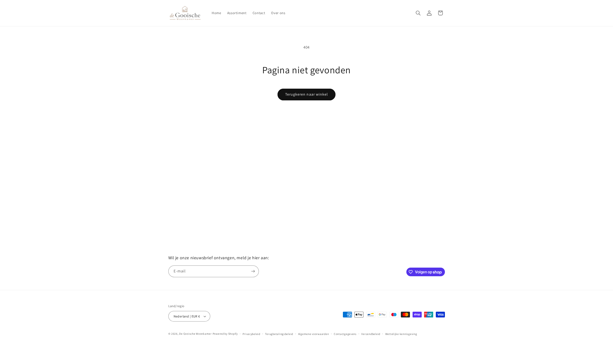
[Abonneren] (252, 271)
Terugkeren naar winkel (306, 94)
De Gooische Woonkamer (195, 333)
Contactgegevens (345, 334)
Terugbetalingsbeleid (279, 334)
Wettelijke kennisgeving (401, 334)
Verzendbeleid (370, 334)
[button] (418, 12)
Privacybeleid (251, 334)
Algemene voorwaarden (313, 334)
